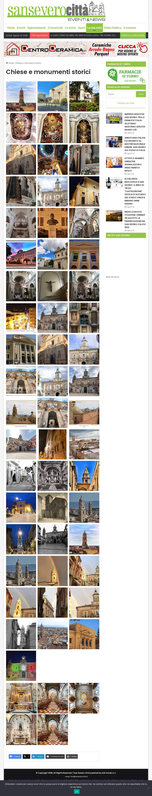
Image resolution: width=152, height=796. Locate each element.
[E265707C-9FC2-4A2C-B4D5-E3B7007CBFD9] (21, 349)
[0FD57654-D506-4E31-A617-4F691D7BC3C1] (53, 349)
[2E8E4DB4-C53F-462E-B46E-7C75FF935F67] (21, 729)
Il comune (130, 27)
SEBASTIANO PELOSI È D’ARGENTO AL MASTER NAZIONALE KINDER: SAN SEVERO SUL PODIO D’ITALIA (135, 144)
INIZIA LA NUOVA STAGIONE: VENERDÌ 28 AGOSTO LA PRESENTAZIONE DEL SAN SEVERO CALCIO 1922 (135, 219)
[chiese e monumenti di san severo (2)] (53, 96)
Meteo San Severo (112, 277)
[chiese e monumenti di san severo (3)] (84, 96)
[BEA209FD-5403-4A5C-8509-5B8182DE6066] (53, 476)
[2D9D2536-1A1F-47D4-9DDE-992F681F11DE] (53, 191)
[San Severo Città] (56, 11)
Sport (81, 27)
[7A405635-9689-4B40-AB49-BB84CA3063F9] (53, 286)
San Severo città (82, 773)
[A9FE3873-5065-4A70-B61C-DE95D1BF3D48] (53, 413)
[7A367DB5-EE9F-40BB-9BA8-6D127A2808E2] (21, 476)
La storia (70, 27)
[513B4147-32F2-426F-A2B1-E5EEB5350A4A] (53, 539)
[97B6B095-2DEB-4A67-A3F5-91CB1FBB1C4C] (53, 634)
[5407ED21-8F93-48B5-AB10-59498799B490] (84, 318)
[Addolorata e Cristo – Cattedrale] (84, 160)
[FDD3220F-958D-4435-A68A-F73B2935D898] (53, 381)
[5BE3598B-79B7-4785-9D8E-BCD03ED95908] (84, 634)
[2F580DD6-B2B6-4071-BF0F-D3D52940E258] (84, 539)
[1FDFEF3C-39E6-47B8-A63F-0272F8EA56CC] (52, 729)
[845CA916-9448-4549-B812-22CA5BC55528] (84, 571)
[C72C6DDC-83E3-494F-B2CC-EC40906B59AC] (21, 539)
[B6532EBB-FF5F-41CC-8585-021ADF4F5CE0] (84, 508)
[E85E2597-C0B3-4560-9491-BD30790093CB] (52, 698)
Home (11, 27)
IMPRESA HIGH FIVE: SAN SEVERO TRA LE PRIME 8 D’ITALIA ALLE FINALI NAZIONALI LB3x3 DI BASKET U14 (135, 122)
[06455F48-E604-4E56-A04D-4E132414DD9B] (21, 666)
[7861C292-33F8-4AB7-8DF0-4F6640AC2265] (84, 602)
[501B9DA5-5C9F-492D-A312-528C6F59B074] (84, 698)
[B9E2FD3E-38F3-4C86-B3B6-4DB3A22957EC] (21, 571)
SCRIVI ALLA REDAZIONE (133, 35)
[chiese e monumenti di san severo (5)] (53, 128)
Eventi (21, 27)
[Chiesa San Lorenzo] (21, 223)
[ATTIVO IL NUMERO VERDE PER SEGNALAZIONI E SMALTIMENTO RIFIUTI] (114, 162)
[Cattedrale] (84, 191)
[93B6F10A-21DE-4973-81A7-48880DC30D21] (84, 476)
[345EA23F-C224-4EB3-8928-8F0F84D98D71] (21, 318)
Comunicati (55, 27)
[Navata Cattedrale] (84, 223)
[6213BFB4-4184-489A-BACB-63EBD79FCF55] (21, 160)
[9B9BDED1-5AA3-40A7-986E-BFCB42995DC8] (21, 381)
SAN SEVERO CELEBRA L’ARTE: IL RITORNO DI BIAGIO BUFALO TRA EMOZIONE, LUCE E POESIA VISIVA (98, 35)
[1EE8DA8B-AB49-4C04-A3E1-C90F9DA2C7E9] (21, 286)
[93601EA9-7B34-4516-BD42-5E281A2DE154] (21, 444)
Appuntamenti (36, 27)
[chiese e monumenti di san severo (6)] (84, 128)
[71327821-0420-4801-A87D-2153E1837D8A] (84, 444)
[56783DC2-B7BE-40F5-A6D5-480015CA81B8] (84, 413)
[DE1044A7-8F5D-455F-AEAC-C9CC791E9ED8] (84, 286)
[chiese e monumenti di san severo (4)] (21, 128)
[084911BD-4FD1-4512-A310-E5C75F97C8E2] (84, 349)
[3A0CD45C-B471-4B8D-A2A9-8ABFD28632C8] (53, 602)
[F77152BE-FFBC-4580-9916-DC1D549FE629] (21, 413)
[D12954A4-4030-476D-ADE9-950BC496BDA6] (21, 698)
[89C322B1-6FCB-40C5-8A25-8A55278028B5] (21, 634)
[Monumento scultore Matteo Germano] (53, 223)
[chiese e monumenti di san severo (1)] (21, 96)
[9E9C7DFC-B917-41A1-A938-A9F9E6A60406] (53, 508)
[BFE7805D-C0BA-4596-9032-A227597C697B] (21, 508)
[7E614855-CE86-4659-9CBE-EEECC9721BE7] (53, 254)
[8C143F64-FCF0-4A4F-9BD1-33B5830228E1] (21, 602)
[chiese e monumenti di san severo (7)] (53, 160)
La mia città (94, 27)
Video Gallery (112, 27)
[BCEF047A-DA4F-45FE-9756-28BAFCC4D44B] (21, 254)
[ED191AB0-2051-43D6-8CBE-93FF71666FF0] (53, 318)
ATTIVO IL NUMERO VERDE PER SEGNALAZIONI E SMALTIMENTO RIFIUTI (134, 164)
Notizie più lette (126, 103)
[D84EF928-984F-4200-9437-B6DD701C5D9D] (84, 254)
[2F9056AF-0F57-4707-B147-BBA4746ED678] (53, 444)
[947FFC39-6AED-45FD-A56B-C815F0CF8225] (84, 381)
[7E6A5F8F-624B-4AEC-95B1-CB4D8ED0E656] (53, 571)
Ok (76, 791)
